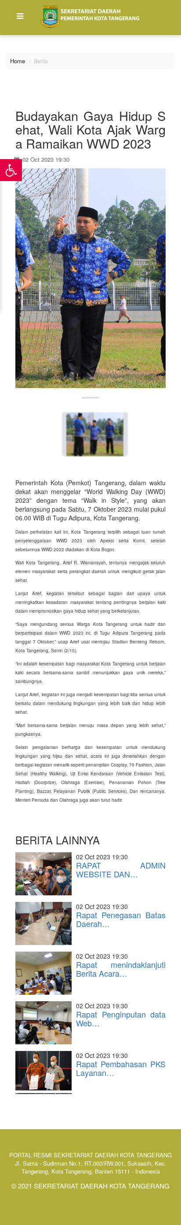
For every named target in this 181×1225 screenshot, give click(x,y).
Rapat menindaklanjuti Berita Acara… (121, 969)
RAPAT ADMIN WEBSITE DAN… (121, 869)
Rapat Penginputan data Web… (121, 1018)
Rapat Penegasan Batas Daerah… (121, 919)
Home (17, 61)
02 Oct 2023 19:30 (45, 159)
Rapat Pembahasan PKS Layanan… (121, 1068)
